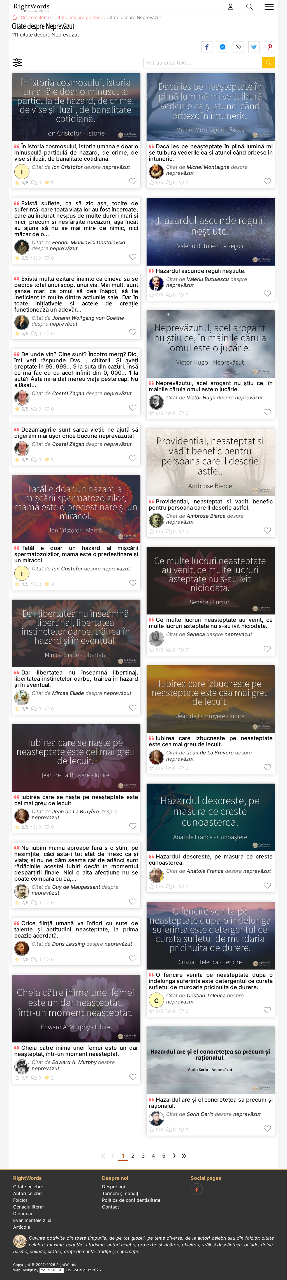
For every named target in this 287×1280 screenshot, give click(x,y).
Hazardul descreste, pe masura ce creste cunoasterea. (211, 859)
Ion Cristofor (67, 167)
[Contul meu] (230, 7)
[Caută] (269, 62)
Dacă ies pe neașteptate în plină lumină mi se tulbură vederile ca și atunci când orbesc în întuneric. (211, 152)
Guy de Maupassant (76, 887)
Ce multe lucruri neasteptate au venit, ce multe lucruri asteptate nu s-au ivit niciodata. (211, 622)
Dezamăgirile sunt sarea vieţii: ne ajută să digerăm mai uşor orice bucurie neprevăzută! (76, 432)
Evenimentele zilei (32, 1220)
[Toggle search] (249, 7)
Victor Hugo (201, 397)
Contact (110, 1207)
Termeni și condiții (121, 1193)
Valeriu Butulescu (208, 279)
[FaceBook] (197, 1189)
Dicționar (23, 1213)
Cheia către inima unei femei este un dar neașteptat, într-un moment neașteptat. (76, 1050)
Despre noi (113, 1186)
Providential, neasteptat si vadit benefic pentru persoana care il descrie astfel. (211, 504)
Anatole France (205, 871)
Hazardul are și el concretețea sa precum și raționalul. (211, 1102)
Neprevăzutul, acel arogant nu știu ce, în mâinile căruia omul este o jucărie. (211, 386)
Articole (21, 1227)
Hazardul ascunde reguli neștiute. (201, 271)
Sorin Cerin (200, 1114)
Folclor (20, 1200)
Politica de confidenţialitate (131, 1200)
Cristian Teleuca (206, 995)
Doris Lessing (68, 944)
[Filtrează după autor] (17, 62)
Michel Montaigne (208, 167)
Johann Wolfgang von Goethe (88, 318)
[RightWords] (14, 17)
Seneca (196, 634)
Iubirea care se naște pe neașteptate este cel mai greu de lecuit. (76, 800)
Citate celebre (28, 1186)
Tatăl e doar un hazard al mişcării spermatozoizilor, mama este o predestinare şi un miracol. (76, 554)
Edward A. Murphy (74, 1062)
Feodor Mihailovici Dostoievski (88, 242)
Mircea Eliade (68, 693)
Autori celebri (27, 1193)
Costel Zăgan (68, 393)
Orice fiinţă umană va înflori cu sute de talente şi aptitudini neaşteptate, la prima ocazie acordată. (76, 929)
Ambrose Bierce (206, 516)
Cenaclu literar (28, 1207)
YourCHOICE (51, 1270)
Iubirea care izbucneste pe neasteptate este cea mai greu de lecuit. (211, 741)
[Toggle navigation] (267, 7)
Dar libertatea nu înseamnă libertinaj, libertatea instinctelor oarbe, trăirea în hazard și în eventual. (76, 678)
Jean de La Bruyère (75, 811)
